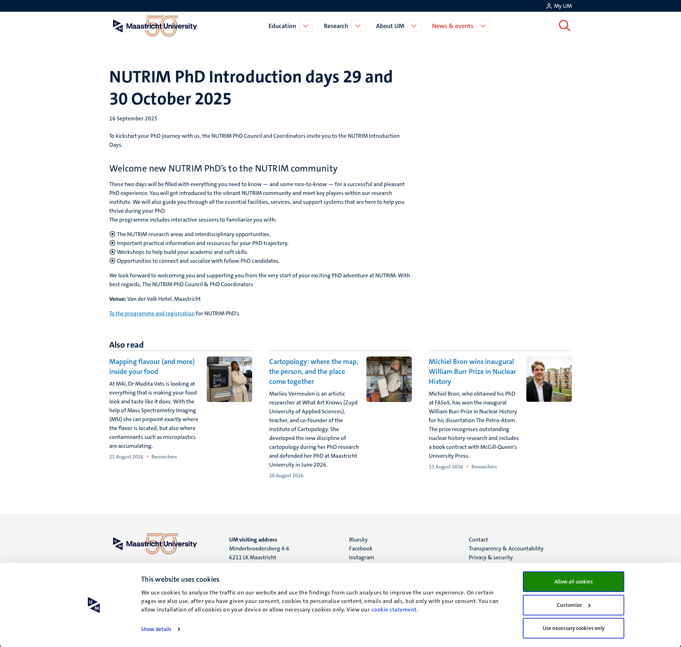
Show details (156, 629)
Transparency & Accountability (506, 548)
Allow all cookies (573, 581)
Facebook (360, 548)
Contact (478, 539)
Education (282, 26)
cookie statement (394, 609)
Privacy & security (491, 557)
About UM (390, 26)
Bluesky (358, 539)
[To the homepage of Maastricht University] (155, 25)
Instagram (361, 557)
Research (336, 26)
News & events (453, 26)
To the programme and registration (152, 313)
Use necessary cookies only (574, 628)
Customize (569, 605)
